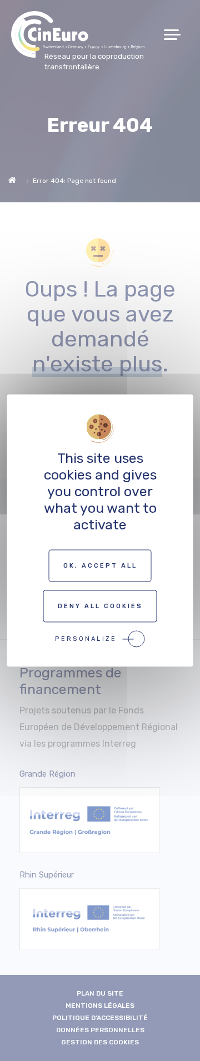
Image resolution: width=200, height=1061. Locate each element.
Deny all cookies (100, 606)
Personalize (86, 638)
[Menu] (176, 34)
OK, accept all (100, 565)
